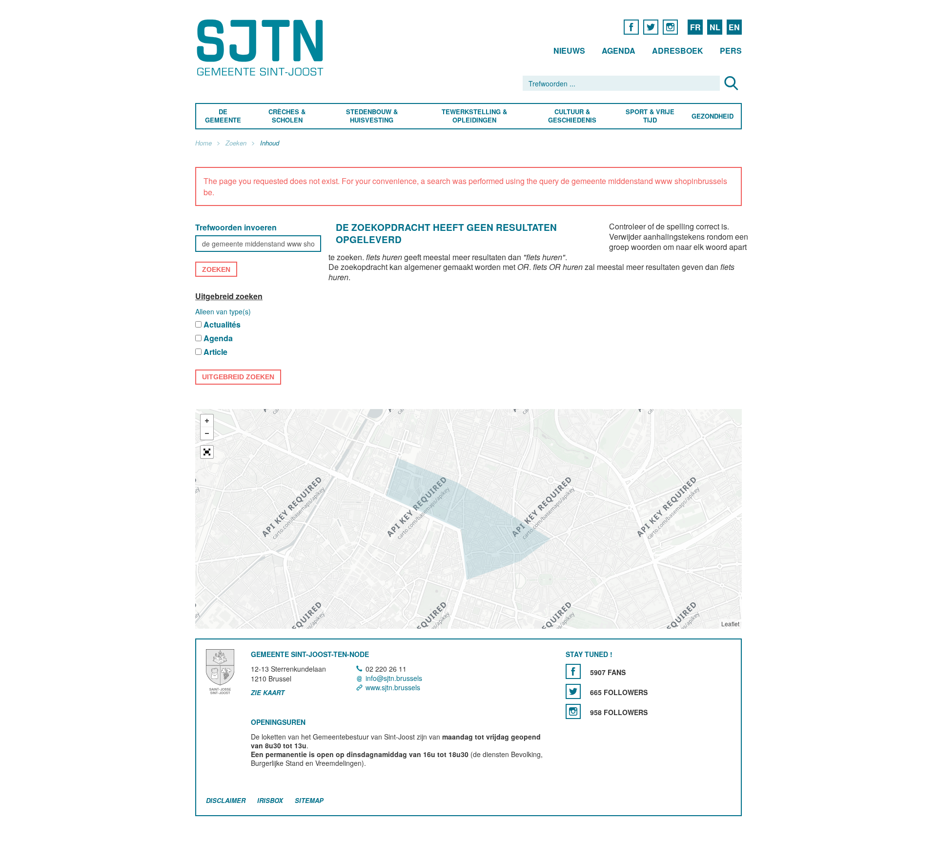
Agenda (618, 50)
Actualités (222, 325)
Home (203, 143)
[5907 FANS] (573, 671)
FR (695, 27)
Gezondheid (712, 116)
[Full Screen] (207, 452)
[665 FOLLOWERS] (573, 691)
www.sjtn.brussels (393, 688)
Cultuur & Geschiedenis (572, 116)
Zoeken (235, 143)
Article (215, 352)
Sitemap (309, 800)
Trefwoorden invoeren (236, 228)
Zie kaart (268, 693)
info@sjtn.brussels (394, 678)
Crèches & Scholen (287, 116)
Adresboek (677, 50)
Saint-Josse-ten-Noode (261, 48)
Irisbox (270, 800)
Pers (731, 50)
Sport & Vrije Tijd (649, 116)
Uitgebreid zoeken (229, 296)
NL (715, 27)
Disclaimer (225, 800)
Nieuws (569, 50)
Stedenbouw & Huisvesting (372, 116)
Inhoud (269, 143)
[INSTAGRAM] (670, 26)
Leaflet (730, 623)
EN (734, 27)
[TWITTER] (650, 26)
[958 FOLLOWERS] (573, 711)
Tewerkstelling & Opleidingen (474, 116)
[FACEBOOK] (631, 26)
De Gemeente (223, 116)
